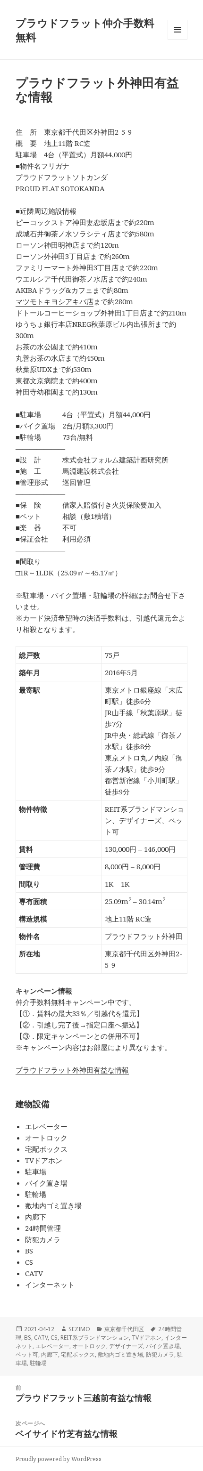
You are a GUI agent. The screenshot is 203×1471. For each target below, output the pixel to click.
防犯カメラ (160, 1354)
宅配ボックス (78, 1354)
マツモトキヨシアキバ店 (54, 301)
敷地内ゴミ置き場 (120, 1354)
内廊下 (49, 1354)
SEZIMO (79, 1329)
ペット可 (27, 1354)
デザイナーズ (126, 1346)
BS (27, 1338)
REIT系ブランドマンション (94, 1338)
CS (54, 1338)
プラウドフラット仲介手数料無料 (85, 30)
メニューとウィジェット (177, 39)
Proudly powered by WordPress (59, 1459)
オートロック (89, 1346)
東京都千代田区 (124, 1329)
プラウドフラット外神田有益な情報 (72, 1070)
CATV (41, 1338)
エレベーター (52, 1346)
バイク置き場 (163, 1346)
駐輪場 (38, 1363)
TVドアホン (146, 1338)
